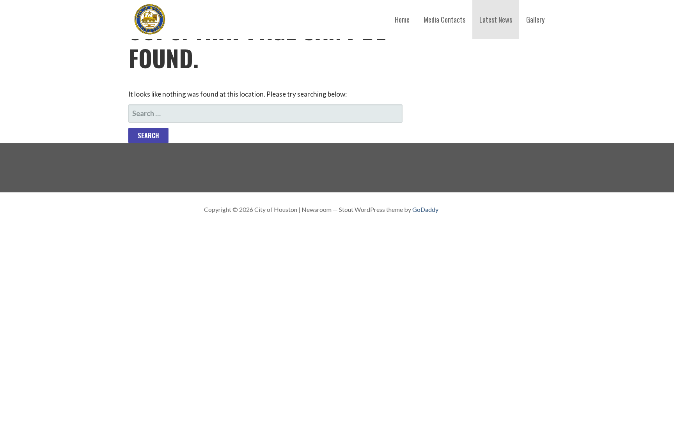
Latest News (495, 19)
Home (402, 19)
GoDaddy (425, 209)
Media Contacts (444, 19)
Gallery (535, 19)
